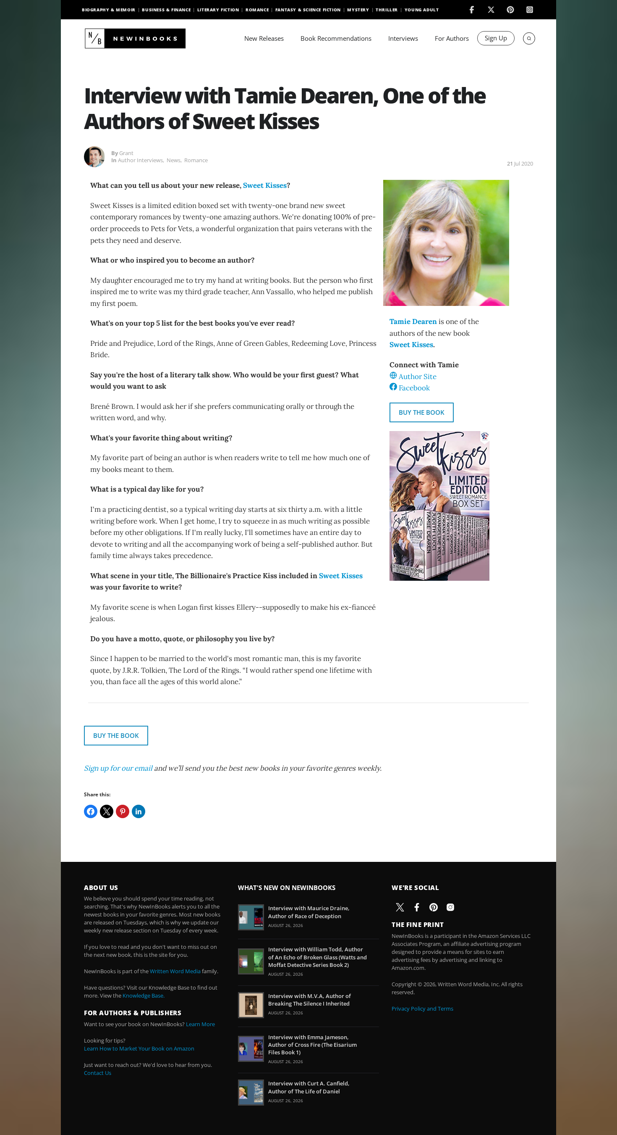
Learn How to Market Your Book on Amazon (139, 1048)
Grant (126, 153)
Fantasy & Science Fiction (308, 10)
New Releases (264, 38)
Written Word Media (175, 971)
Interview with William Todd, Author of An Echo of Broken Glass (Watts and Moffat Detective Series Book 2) (317, 956)
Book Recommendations (336, 38)
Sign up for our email (118, 768)
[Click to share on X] (106, 811)
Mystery (358, 10)
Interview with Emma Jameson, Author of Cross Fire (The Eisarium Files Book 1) (312, 1044)
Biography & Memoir (109, 10)
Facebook (414, 387)
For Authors (452, 38)
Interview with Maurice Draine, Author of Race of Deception (309, 911)
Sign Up (496, 38)
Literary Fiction (218, 10)
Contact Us (97, 1073)
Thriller (387, 10)
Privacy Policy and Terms (422, 1008)
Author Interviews (140, 160)
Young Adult (422, 10)
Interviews (403, 38)
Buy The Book (421, 412)
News (173, 160)
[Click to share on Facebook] (90, 811)
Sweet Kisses (265, 185)
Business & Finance (166, 10)
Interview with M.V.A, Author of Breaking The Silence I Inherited (309, 999)
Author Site (418, 376)
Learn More (200, 1024)
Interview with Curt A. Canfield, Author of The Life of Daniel (309, 1087)
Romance (257, 10)
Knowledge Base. (144, 995)
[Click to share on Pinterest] (122, 811)
